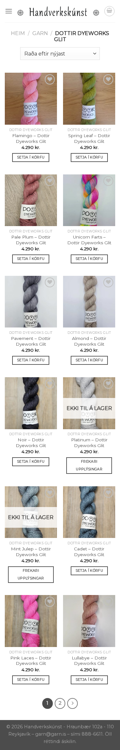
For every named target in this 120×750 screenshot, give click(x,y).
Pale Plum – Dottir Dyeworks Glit (31, 239)
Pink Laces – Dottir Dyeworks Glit (30, 660)
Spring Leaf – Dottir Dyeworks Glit (89, 138)
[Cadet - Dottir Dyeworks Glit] (89, 512)
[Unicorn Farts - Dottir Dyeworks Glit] (89, 200)
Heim (18, 33)
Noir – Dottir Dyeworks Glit (31, 442)
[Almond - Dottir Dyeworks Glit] (89, 302)
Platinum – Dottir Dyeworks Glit (89, 442)
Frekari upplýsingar (89, 465)
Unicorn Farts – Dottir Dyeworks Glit (89, 239)
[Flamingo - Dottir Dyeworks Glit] (31, 99)
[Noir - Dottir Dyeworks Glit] (31, 403)
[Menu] (8, 11)
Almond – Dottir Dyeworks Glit (89, 341)
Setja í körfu (30, 157)
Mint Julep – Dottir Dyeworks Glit (31, 551)
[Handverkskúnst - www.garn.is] (58, 11)
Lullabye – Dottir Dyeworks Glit (89, 660)
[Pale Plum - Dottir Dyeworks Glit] (31, 200)
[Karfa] (109, 11)
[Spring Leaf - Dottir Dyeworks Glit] (89, 99)
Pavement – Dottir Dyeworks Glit (31, 341)
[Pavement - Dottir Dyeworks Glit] (31, 302)
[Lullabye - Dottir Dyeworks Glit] (89, 621)
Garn (40, 33)
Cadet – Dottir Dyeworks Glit (89, 551)
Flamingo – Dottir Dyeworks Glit (31, 138)
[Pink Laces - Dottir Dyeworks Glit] (31, 621)
